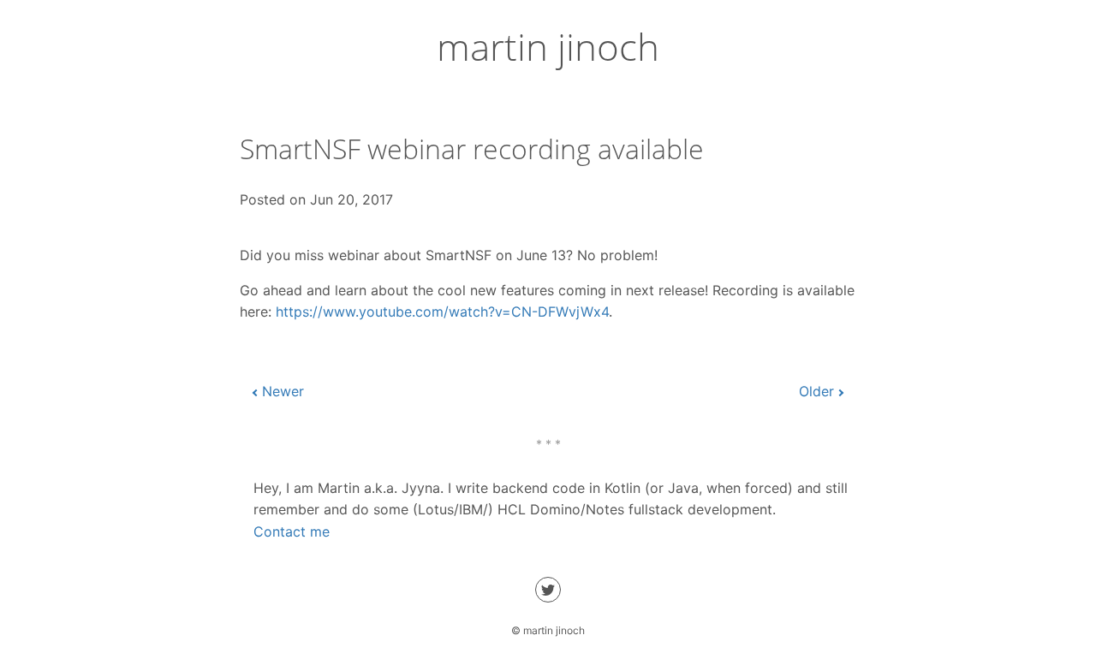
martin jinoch (548, 46)
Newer (283, 391)
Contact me (291, 531)
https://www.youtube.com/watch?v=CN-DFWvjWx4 (442, 311)
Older (816, 391)
